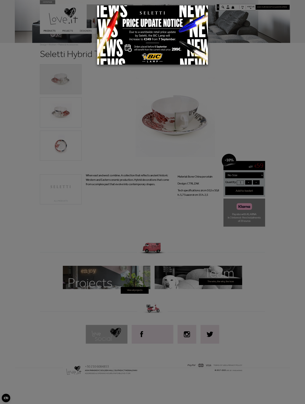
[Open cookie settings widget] (6, 398)
